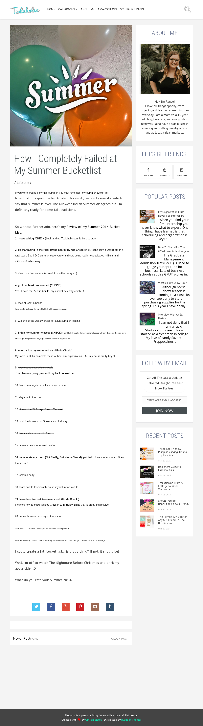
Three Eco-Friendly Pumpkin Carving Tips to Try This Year (172, 452)
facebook (148, 175)
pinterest (165, 175)
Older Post (120, 638)
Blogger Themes (131, 719)
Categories (66, 9)
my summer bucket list (95, 192)
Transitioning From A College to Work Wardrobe (170, 486)
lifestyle (23, 183)
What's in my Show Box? (172, 283)
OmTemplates (93, 719)
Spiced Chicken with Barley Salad (60, 504)
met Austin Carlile (39, 291)
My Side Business (132, 9)
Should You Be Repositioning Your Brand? (173, 502)
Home (51, 9)
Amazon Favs (107, 9)
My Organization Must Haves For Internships (171, 213)
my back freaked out (62, 373)
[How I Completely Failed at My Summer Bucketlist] (71, 145)
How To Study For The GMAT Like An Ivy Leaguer (173, 249)
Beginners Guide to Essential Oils (169, 468)
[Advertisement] (71, 675)
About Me (88, 9)
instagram (181, 175)
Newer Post (21, 638)
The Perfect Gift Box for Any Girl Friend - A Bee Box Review (172, 520)
